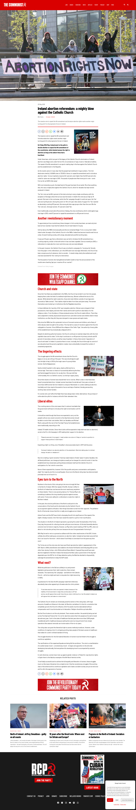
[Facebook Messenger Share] (54, 131)
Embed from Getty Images (46, 266)
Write (84, 5)
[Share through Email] (58, 131)
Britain (51, 731)
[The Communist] (15, 5)
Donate (71, 5)
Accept (110, 800)
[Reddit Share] (46, 131)
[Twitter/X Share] (43, 131)
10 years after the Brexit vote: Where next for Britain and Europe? (67, 735)
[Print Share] (61, 131)
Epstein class (13, 731)
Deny (117, 800)
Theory (96, 5)
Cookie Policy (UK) (102, 796)
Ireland (53, 117)
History (59, 731)
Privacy (41, 796)
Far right (91, 731)
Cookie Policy (116, 804)
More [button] (112, 5)
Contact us (31, 796)
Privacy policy (123, 804)
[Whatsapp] (78, 803)
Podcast (102, 5)
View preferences (127, 800)
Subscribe (78, 5)
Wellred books (75, 796)
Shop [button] (108, 5)
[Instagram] (66, 803)
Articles (90, 5)
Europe (48, 117)
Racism (99, 731)
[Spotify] (74, 803)
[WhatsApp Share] (50, 131)
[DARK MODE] (128, 4)
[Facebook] (58, 803)
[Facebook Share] (39, 131)
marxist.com (88, 796)
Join (66, 5)
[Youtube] (70, 803)
